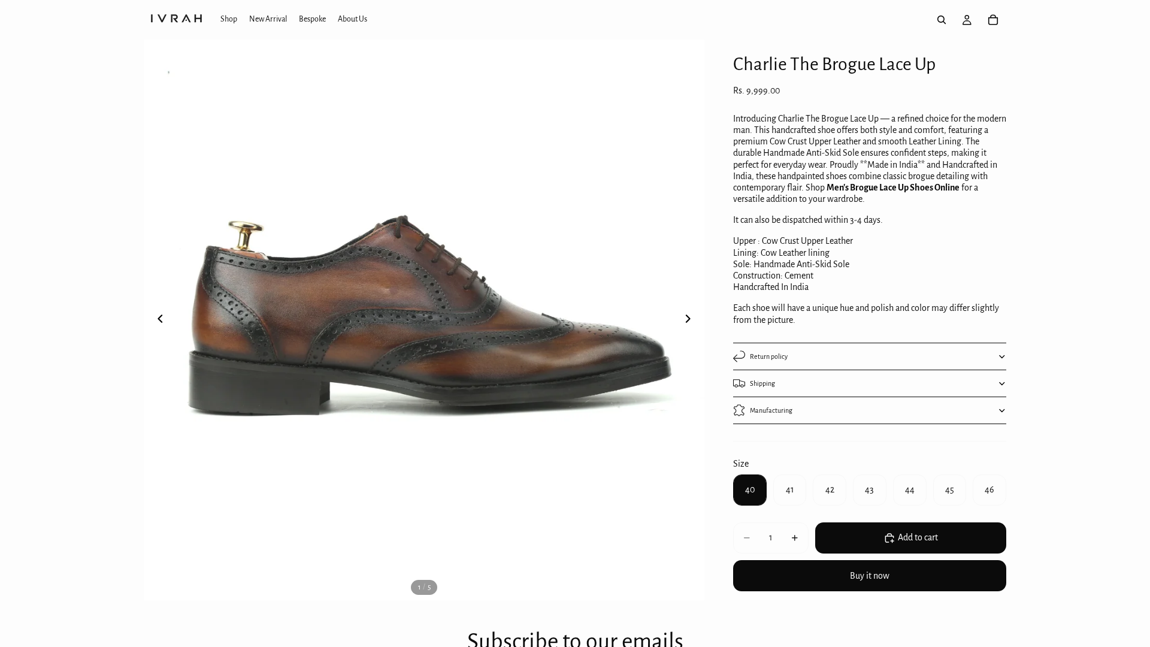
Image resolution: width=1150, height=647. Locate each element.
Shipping (762, 383)
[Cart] (993, 20)
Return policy (769, 356)
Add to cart (918, 537)
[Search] (941, 20)
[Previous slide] (157, 320)
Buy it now (869, 576)
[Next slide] (691, 320)
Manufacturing (771, 410)
